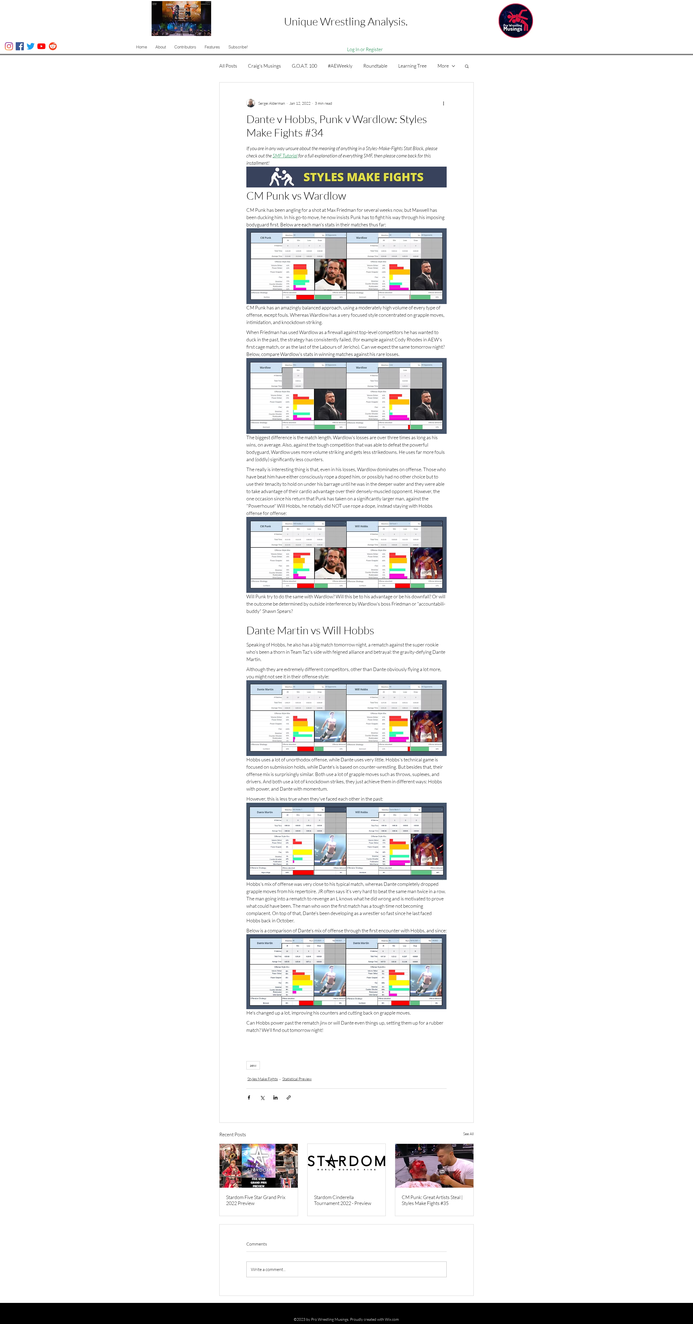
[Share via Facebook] (248, 1097)
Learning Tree (412, 66)
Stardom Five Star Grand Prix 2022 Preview (255, 1200)
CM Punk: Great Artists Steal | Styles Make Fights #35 (432, 1200)
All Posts (228, 66)
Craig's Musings (264, 66)
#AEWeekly (340, 66)
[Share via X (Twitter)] (262, 1097)
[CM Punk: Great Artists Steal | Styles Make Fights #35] (434, 1166)
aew (253, 1065)
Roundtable (375, 66)
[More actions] (443, 103)
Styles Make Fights (262, 1079)
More (443, 66)
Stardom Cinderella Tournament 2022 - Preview (342, 1200)
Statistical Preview (297, 1079)
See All (468, 1133)
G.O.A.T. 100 (304, 66)
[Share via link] (288, 1097)
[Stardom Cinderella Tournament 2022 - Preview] (347, 1166)
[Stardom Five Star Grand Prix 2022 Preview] (259, 1166)
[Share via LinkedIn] (275, 1097)
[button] (160, 47)
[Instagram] (9, 46)
